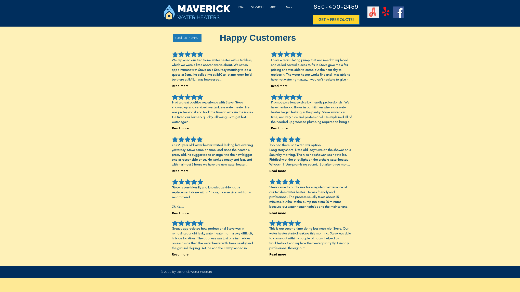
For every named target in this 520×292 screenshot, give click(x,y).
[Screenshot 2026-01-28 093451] (373, 12)
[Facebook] (398, 12)
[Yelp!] (385, 12)
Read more (180, 86)
